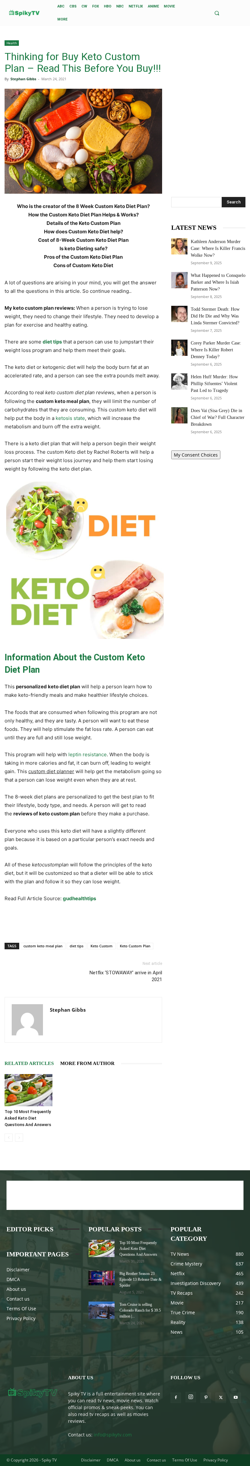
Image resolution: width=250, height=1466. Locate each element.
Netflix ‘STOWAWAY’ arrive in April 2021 (126, 976)
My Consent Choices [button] (196, 455)
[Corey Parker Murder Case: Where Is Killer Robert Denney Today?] (179, 348)
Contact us (18, 1299)
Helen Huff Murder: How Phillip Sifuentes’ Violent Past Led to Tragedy (214, 383)
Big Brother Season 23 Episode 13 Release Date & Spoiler (140, 1279)
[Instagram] (191, 1397)
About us (16, 1289)
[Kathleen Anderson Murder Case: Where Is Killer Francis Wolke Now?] (179, 246)
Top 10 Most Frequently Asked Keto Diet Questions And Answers (28, 1118)
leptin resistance (87, 754)
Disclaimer (18, 1269)
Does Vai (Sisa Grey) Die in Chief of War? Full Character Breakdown (217, 417)
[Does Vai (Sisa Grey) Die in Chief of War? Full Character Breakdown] (179, 415)
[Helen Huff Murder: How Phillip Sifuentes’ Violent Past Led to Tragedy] (179, 381)
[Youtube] (235, 1398)
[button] (216, 13)
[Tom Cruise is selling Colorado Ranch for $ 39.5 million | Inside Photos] (102, 1310)
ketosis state (70, 418)
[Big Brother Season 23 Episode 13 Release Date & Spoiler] (102, 1278)
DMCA (13, 1279)
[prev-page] (9, 1138)
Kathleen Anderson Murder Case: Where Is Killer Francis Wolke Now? (218, 248)
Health (12, 43)
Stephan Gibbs (23, 78)
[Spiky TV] (24, 12)
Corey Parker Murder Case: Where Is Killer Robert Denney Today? (216, 350)
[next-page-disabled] (19, 1138)
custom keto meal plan (42, 945)
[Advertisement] (83, 921)
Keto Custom (101, 945)
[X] (220, 1398)
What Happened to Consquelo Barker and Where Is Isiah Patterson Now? (218, 282)
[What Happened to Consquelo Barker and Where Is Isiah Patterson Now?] (179, 280)
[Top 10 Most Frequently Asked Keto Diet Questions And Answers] (28, 1090)
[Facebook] (176, 1398)
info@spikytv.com (113, 1435)
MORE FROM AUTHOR (87, 1063)
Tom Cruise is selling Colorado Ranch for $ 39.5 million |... (140, 1310)
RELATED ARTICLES (29, 1063)
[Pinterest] (206, 1398)
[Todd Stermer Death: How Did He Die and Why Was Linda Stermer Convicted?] (179, 314)
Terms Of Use (21, 1308)
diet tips (76, 945)
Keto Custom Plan (135, 945)
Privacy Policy (21, 1318)
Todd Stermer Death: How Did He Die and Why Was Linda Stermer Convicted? (215, 316)
